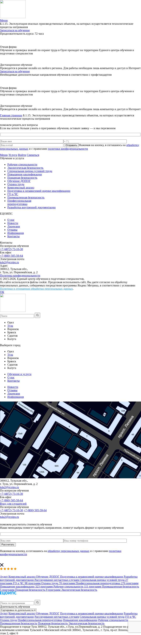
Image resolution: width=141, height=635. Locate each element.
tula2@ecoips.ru (9, 262)
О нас (11, 219)
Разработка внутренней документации (31, 207)
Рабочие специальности (22, 164)
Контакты (13, 236)
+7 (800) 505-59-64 (11, 255)
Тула (10, 325)
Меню (4, 155)
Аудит (4, 613)
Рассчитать (7, 544)
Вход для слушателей (13, 503)
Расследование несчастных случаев (57, 616)
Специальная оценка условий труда (29, 171)
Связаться (33, 155)
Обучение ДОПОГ (19, 181)
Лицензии (13, 226)
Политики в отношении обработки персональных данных (36, 288)
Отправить (71, 145)
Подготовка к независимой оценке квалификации (38, 190)
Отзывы (12, 229)
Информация (15, 233)
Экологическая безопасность (25, 167)
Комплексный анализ (20, 187)
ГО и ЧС (12, 194)
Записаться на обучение (15, 30)
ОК (2, 292)
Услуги (12, 155)
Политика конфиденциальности (20, 275)
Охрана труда (15, 184)
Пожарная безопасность (22, 177)
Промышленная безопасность (25, 197)
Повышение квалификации (24, 174)
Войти (22, 155)
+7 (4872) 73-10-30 (11, 249)
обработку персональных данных (68, 551)
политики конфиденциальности (68, 148)
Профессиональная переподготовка (19, 202)
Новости (12, 223)
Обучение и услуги (19, 374)
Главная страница (11, 115)
